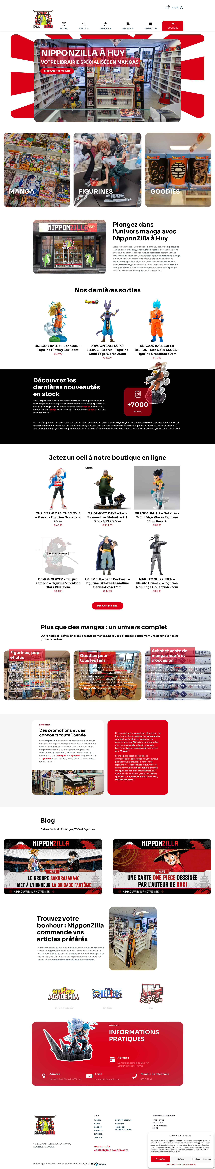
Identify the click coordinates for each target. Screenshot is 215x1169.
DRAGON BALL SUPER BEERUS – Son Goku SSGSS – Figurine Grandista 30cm (157, 350)
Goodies (97, 1127)
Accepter (160, 1159)
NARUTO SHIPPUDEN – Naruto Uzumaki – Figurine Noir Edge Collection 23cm (157, 583)
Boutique (98, 1134)
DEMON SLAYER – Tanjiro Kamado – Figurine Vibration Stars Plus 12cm (58, 583)
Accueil (97, 1120)
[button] (210, 1135)
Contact (98, 1137)
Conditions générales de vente (123, 1128)
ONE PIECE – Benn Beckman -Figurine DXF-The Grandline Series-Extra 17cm (107, 583)
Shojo (53, 409)
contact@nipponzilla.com (111, 1150)
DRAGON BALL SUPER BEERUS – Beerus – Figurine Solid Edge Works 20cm (107, 350)
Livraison (119, 1124)
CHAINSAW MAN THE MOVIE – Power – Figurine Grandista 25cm (58, 517)
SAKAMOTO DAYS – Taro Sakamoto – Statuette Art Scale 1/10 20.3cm (107, 517)
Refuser (181, 1159)
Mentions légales (189, 1164)
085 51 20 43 (102, 1146)
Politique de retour (124, 1120)
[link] (53, 866)
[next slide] (177, 996)
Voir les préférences (201, 1159)
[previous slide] (38, 996)
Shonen (86, 406)
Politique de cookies (174, 1164)
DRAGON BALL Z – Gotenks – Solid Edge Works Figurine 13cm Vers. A (157, 517)
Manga (97, 1124)
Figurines (98, 1130)
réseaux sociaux (139, 764)
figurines (54, 670)
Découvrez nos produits (57, 71)
